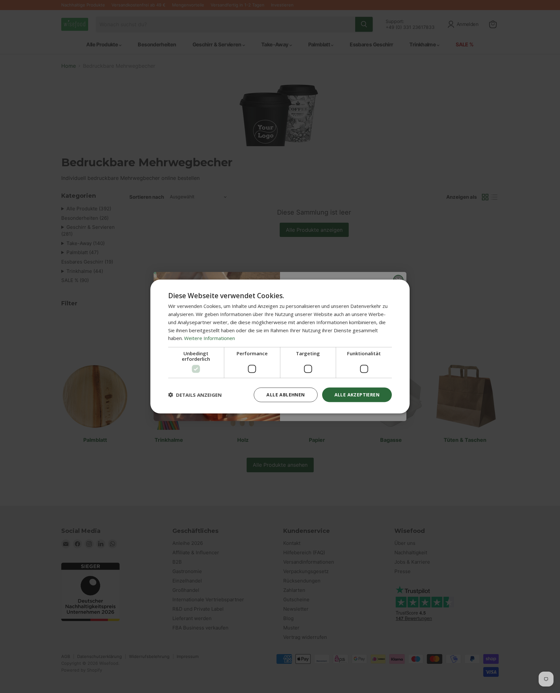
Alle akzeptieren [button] (356, 395)
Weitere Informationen (209, 338)
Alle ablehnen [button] (285, 395)
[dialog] (280, 347)
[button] (195, 394)
